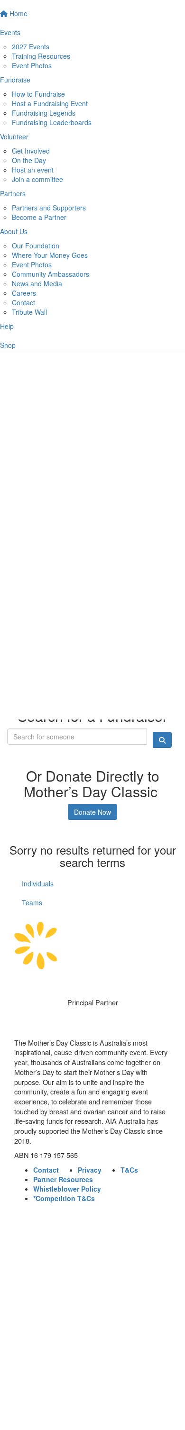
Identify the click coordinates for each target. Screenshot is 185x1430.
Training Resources (41, 56)
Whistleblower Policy (67, 1188)
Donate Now (92, 812)
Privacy (90, 1170)
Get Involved (31, 150)
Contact (23, 302)
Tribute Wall (29, 312)
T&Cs (129, 1170)
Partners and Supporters (49, 207)
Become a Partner (39, 217)
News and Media (37, 283)
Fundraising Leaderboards (52, 122)
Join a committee (37, 179)
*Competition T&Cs (64, 1198)
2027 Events (30, 46)
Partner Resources (63, 1179)
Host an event (33, 169)
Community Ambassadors (50, 274)
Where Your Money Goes (50, 255)
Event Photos (32, 65)
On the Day (29, 160)
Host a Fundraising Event (50, 103)
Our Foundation (35, 245)
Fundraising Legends (43, 113)
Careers (24, 293)
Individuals (38, 883)
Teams (32, 902)
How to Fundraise (38, 94)
